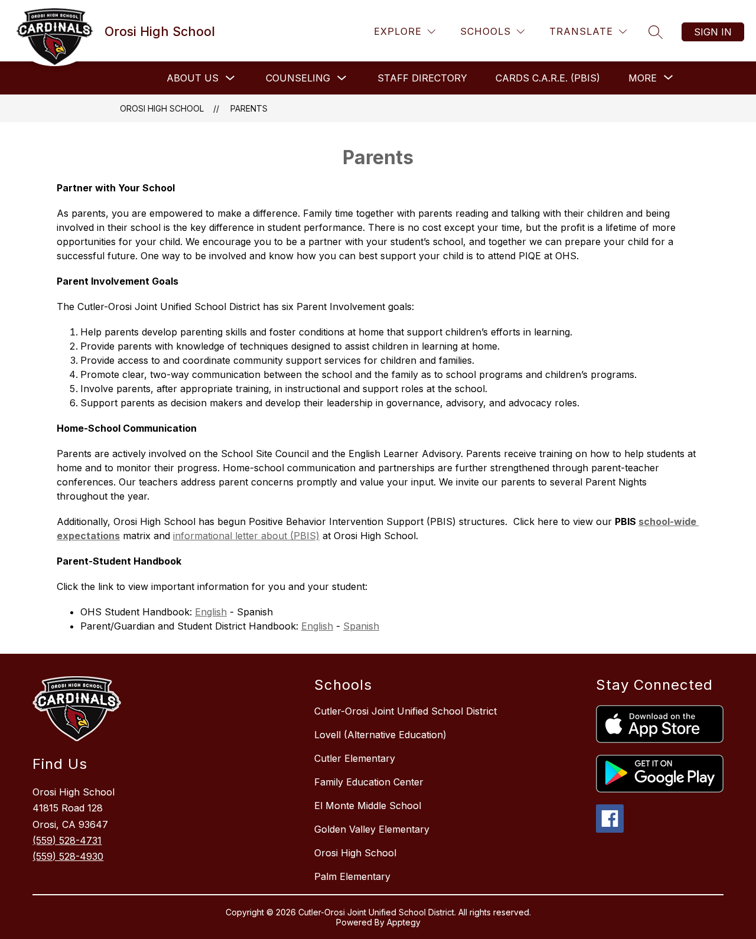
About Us (193, 78)
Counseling (298, 78)
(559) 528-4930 (67, 856)
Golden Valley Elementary (371, 829)
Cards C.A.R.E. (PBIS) (548, 78)
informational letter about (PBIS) (246, 536)
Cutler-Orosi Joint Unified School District (405, 711)
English (211, 612)
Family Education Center (368, 782)
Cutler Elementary (354, 758)
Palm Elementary (352, 876)
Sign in (713, 32)
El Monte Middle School (367, 805)
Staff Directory (422, 78)
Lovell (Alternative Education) (380, 735)
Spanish (361, 626)
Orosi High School (162, 108)
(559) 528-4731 (67, 840)
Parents (249, 108)
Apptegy (404, 922)
